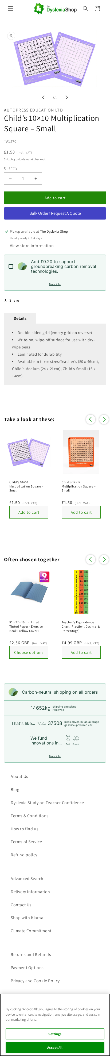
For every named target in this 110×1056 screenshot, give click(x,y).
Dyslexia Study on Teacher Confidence (47, 802)
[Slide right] (67, 97)
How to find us (24, 829)
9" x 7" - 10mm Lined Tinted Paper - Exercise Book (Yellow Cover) (26, 626)
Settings (54, 1034)
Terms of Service (26, 841)
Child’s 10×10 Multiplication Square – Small (26, 486)
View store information (32, 245)
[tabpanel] (55, 354)
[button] (11, 8)
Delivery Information (30, 891)
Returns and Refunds (31, 954)
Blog (15, 789)
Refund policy (24, 855)
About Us (19, 776)
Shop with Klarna (27, 917)
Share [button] (14, 300)
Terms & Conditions (30, 816)
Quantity (10, 168)
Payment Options (27, 967)
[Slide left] (43, 97)
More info (55, 284)
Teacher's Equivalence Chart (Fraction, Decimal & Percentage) (81, 626)
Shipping (9, 159)
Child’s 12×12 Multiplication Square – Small (79, 486)
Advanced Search (27, 878)
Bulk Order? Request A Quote (55, 213)
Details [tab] (20, 318)
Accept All (54, 1047)
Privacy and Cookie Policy (35, 981)
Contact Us (21, 905)
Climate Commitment (31, 931)
